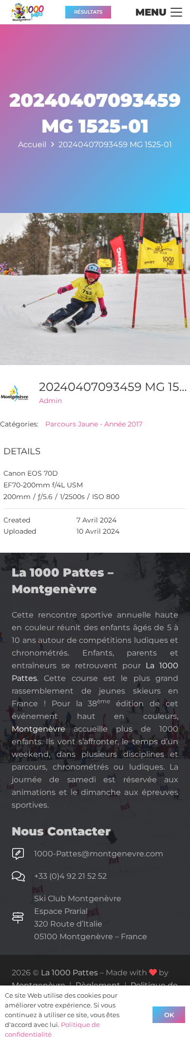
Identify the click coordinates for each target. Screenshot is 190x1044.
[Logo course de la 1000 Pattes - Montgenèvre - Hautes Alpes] (27, 12)
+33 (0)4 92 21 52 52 (70, 876)
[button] (159, 12)
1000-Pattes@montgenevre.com (98, 853)
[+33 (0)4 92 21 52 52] (23, 876)
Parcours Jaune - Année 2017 (93, 424)
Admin (50, 400)
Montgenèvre (38, 729)
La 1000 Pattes (69, 972)
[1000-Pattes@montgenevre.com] (23, 854)
